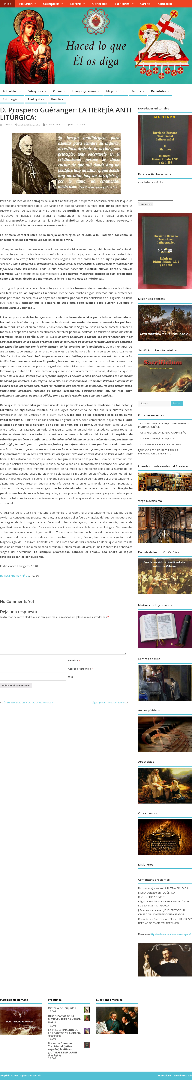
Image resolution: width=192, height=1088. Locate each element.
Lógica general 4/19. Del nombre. (109, 702)
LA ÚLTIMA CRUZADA (176, 888)
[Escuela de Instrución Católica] (165, 594)
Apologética (36, 99)
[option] (158, 251)
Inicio (7, 4)
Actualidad (10, 91)
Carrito (145, 4)
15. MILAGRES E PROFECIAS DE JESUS (160, 444)
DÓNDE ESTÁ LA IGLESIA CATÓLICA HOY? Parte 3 (27, 702)
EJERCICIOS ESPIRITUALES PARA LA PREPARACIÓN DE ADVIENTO (158, 451)
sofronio (7, 124)
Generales (99, 4)
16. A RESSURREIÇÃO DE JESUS (156, 438)
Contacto (165, 4)
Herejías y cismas (84, 91)
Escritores (122, 4)
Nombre (74, 660)
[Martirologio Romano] (21, 1016)
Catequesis (51, 4)
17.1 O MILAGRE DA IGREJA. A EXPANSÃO (162, 432)
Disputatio (158, 91)
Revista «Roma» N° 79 (14, 575)
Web (71, 677)
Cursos (57, 91)
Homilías (57, 99)
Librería (76, 4)
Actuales (50, 124)
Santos (136, 91)
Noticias (60, 124)
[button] (144, 251)
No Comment (78, 124)
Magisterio (113, 91)
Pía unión (26, 4)
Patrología (10, 99)
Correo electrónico (80, 668)
